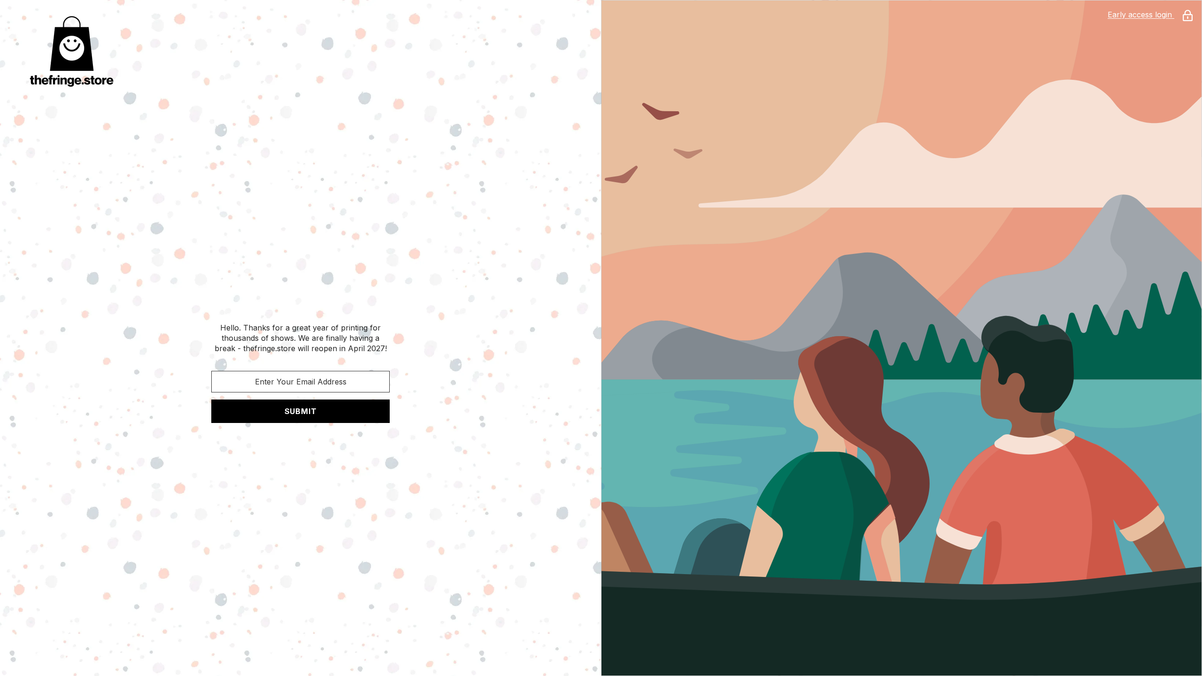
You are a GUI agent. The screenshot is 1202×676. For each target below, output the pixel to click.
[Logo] (300, 51)
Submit (301, 411)
